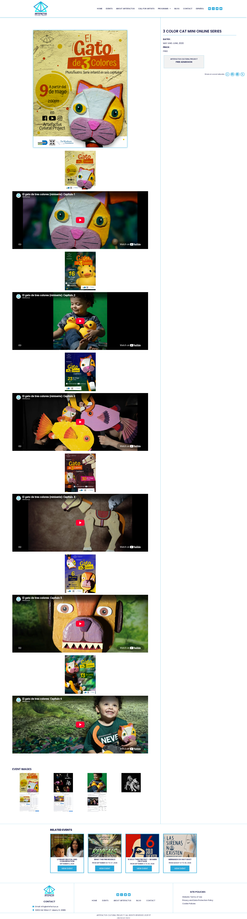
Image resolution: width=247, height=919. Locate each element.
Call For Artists (146, 8)
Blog (176, 8)
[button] (227, 74)
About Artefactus (125, 8)
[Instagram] (213, 8)
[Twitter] (217, 8)
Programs (163, 8)
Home (99, 8)
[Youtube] (220, 8)
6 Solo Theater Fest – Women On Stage (142, 860)
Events (109, 8)
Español (200, 8)
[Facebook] (209, 8)
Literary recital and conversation (67, 860)
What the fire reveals (104, 859)
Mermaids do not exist (180, 859)
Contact (187, 8)
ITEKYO (127, 918)
